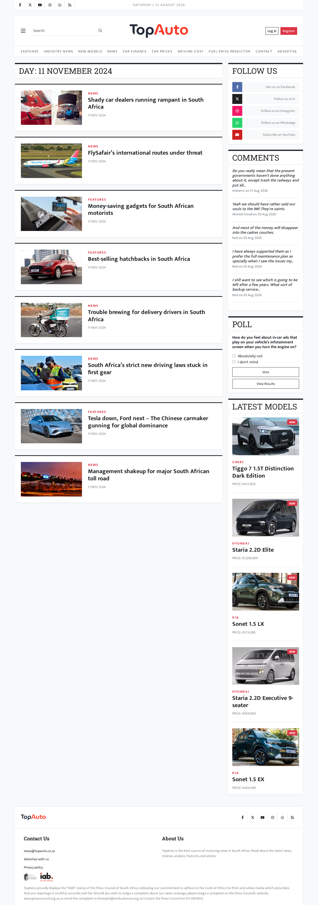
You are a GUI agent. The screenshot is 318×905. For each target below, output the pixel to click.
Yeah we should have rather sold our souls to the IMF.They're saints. (263, 206)
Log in (272, 31)
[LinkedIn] (70, 5)
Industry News (58, 51)
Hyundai (240, 543)
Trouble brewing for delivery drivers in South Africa (146, 315)
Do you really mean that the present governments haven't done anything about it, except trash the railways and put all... (265, 178)
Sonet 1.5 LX (248, 624)
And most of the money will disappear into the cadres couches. (265, 230)
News (112, 51)
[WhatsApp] (60, 5)
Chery (238, 462)
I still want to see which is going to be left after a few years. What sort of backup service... (264, 285)
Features (30, 51)
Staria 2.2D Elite (253, 550)
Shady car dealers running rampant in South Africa (146, 103)
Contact (264, 51)
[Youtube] (40, 5)
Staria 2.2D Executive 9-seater (262, 701)
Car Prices (162, 51)
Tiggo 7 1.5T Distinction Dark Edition (263, 472)
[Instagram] (50, 5)
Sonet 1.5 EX (248, 779)
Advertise (287, 51)
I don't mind (248, 362)
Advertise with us (36, 859)
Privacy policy (33, 867)
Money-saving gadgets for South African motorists (141, 209)
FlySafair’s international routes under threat (145, 153)
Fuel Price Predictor (230, 51)
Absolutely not (250, 356)
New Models (90, 51)
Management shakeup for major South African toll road (148, 475)
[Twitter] (30, 5)
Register (289, 31)
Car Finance (135, 51)
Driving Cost (191, 51)
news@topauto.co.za (39, 851)
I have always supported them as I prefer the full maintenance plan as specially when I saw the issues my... (262, 256)
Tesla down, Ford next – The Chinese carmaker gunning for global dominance (148, 422)
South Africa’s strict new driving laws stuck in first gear (148, 368)
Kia (235, 617)
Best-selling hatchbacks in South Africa (139, 259)
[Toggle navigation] (23, 31)
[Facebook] (20, 5)
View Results (266, 384)
